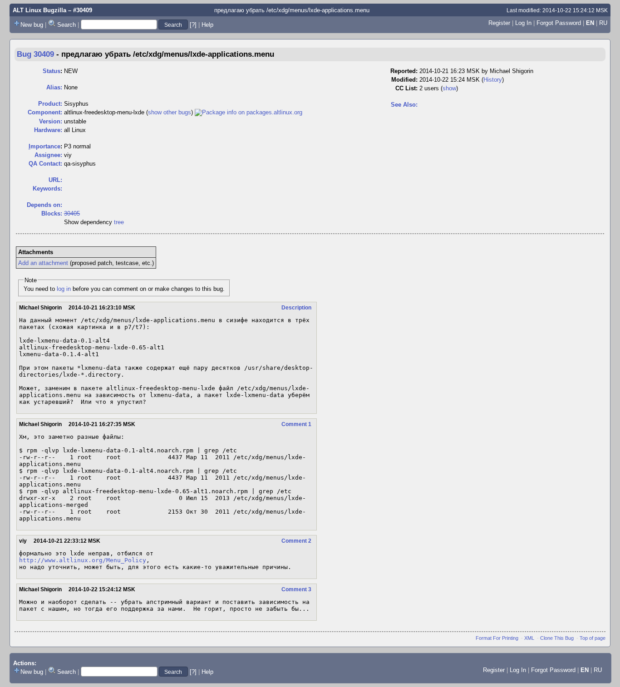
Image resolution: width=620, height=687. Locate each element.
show (449, 88)
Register (499, 23)
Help (207, 24)
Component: (45, 112)
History (492, 79)
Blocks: (51, 213)
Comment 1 (296, 424)
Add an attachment (43, 263)
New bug (31, 24)
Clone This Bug (557, 638)
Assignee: (48, 155)
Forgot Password (558, 23)
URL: (55, 180)
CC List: (406, 88)
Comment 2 (296, 541)
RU (603, 23)
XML (529, 638)
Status (51, 71)
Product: (50, 103)
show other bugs (169, 112)
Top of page (592, 638)
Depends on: (44, 204)
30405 (72, 213)
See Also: (404, 104)
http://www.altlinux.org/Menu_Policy (82, 560)
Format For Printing (497, 638)
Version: (50, 121)
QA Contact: (45, 163)
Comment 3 (296, 589)
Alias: (54, 87)
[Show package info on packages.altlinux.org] (248, 112)
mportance (44, 146)
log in (64, 288)
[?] (193, 24)
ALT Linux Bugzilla (39, 10)
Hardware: (48, 130)
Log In (523, 23)
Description (296, 307)
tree (119, 222)
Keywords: (47, 188)
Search (66, 24)
